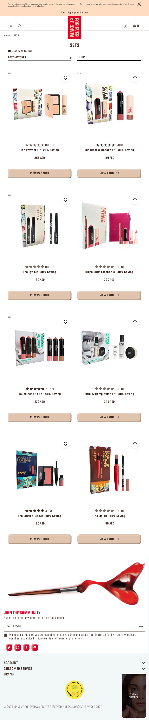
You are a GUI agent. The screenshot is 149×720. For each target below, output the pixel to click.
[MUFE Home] (74, 27)
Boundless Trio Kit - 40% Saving (39, 394)
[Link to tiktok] (9, 647)
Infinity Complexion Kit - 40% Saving (109, 394)
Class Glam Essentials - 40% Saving (109, 272)
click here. (44, 6)
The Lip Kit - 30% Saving (109, 516)
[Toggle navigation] (11, 26)
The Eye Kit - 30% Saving (39, 272)
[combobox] (39, 58)
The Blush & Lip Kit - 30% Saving (39, 516)
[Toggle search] (19, 26)
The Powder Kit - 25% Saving (40, 150)
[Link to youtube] (34, 647)
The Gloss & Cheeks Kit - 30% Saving (109, 150)
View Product (39, 173)
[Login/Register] (125, 26)
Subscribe (139, 626)
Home (7, 35)
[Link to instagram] (17, 647)
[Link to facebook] (26, 647)
